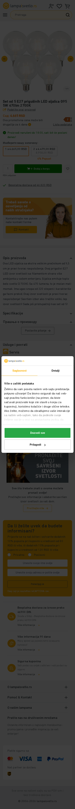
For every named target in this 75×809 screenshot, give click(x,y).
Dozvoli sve (37, 432)
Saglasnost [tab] (19, 370)
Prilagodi (35, 444)
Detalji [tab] (56, 370)
